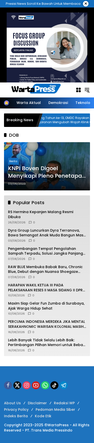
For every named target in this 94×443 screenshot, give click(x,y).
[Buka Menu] (78, 90)
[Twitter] (17, 385)
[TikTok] (54, 385)
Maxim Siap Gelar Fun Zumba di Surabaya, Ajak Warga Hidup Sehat (46, 306)
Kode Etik (43, 416)
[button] (87, 90)
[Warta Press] (37, 89)
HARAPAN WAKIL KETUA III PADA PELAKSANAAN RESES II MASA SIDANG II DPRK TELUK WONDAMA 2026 (46, 288)
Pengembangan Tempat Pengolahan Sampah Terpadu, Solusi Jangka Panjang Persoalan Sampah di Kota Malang (45, 251)
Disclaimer (37, 403)
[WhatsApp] (45, 385)
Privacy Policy (16, 409)
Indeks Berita (16, 416)
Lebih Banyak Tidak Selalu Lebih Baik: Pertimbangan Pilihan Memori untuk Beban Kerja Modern (46, 343)
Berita (13, 161)
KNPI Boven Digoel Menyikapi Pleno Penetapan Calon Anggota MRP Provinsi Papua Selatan (47, 172)
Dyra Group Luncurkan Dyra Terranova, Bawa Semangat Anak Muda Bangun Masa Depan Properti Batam (47, 233)
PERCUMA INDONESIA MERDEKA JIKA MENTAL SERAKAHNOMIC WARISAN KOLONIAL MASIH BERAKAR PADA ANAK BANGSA (46, 324)
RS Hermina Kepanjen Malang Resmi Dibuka (40, 214)
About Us (12, 403)
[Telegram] (64, 385)
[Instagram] (27, 385)
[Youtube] (36, 385)
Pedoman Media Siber (55, 409)
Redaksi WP (64, 403)
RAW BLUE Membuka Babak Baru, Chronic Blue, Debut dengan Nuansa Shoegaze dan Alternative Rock (45, 269)
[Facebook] (8, 385)
